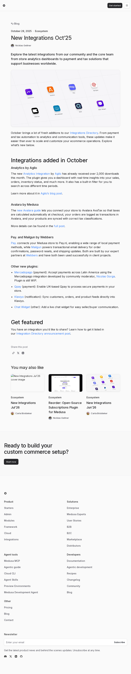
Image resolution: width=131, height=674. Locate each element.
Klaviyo (19, 296)
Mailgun (36, 247)
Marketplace (74, 539)
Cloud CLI (10, 573)
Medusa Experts (76, 514)
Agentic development (79, 567)
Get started (115, 5)
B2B (69, 526)
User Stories (74, 520)
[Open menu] (127, 5)
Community (73, 586)
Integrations (11, 539)
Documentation (76, 560)
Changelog (73, 579)
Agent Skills (11, 579)
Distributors (74, 545)
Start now (11, 461)
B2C (69, 533)
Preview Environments (17, 586)
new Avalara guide (29, 210)
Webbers (32, 255)
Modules (9, 520)
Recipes (71, 573)
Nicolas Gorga (105, 276)
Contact (8, 620)
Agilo (58, 173)
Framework (10, 526)
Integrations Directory (84, 133)
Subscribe (119, 642)
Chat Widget (22, 307)
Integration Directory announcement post (43, 333)
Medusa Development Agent (21, 592)
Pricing (8, 607)
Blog (16, 23)
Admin (7, 514)
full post (59, 226)
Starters (8, 507)
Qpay (17, 286)
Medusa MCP (12, 560)
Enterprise (73, 507)
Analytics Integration (36, 173)
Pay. (13, 243)
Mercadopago (23, 272)
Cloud (7, 533)
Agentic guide (12, 567)
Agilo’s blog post (51, 193)
